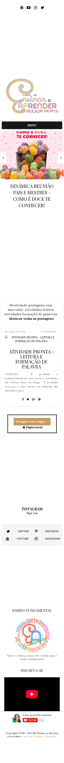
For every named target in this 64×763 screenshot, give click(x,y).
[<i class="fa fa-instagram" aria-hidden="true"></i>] (36, 538)
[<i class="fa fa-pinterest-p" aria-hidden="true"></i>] (36, 531)
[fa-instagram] (35, 8)
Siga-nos (32, 513)
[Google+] (33, 399)
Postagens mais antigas (31, 421)
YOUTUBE (22, 538)
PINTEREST (52, 531)
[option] (32, 171)
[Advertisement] (32, 45)
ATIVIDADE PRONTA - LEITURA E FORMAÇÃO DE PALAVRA (31, 359)
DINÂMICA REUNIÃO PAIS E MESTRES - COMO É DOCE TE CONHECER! (32, 195)
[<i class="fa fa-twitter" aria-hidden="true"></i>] (8, 531)
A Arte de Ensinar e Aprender (39, 736)
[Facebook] (23, 399)
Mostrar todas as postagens (31, 318)
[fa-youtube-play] (28, 8)
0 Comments (48, 331)
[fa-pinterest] (21, 8)
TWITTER (23, 531)
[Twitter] (28, 399)
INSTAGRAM (52, 538)
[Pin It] (39, 399)
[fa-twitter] (42, 8)
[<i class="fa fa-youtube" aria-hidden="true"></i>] (7, 538)
